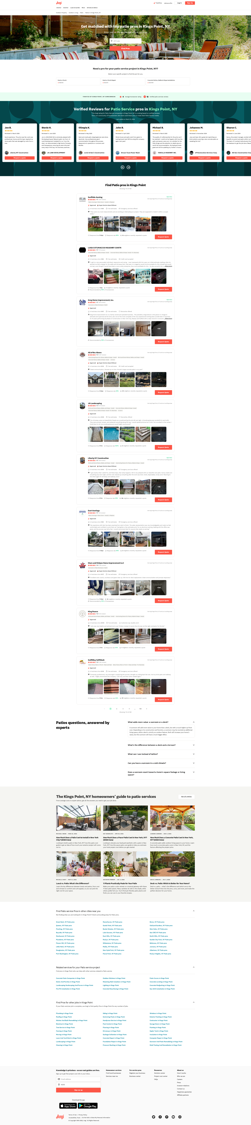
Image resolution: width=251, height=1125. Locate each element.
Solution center (159, 1073)
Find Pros (125, 48)
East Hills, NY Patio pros (111, 936)
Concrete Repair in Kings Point (113, 1038)
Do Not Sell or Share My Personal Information (96, 1117)
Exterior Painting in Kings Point (161, 1017)
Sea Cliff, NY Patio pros (158, 933)
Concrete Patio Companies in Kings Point (70, 978)
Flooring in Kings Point (111, 1027)
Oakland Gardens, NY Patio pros (161, 925)
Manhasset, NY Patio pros (65, 936)
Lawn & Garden (75, 8)
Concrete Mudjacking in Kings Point (162, 985)
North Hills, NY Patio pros (159, 936)
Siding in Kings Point (110, 1013)
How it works (181, 1073)
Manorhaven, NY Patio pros (112, 922)
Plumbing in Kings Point (64, 1013)
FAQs (156, 1079)
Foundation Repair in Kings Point (114, 1042)
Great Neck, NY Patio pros (65, 922)
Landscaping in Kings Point (65, 1042)
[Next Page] (147, 709)
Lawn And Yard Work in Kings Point (68, 1038)
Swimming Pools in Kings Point (114, 1017)
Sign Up (190, 3)
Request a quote (20, 158)
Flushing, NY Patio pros (64, 929)
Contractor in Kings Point (158, 1020)
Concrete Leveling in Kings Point (161, 982)
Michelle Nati (61, 879)
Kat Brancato (108, 834)
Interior (58, 8)
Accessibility (74, 1118)
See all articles (186, 797)
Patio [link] (81, 13)
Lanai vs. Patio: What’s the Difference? (72, 883)
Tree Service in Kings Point (65, 1027)
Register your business (137, 1073)
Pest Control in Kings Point (112, 1024)
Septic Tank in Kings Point (159, 1031)
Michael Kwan (61, 834)
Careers (179, 1079)
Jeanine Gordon (156, 834)
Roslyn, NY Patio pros (110, 940)
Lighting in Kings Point (111, 985)
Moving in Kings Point (63, 1035)
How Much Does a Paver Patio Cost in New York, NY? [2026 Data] (125, 838)
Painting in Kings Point (158, 1027)
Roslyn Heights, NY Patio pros (160, 954)
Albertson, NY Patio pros (158, 950)
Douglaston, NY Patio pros (65, 950)
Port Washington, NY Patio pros (67, 954)
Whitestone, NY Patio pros (112, 943)
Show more (168, 266)
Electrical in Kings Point (64, 1024)
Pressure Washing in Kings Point (114, 1045)
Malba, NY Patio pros (110, 947)
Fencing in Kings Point (64, 1031)
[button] (95, 223)
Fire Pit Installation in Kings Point (68, 989)
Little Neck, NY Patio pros (65, 947)
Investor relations (183, 1086)
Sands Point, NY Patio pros (112, 925)
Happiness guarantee (184, 1092)
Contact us (181, 1089)
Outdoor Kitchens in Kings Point (114, 978)
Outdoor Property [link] (61, 13)
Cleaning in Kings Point (64, 1045)
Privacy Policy (83, 1115)
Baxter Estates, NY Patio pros (113, 929)
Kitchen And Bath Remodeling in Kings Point (71, 1020)
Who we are (181, 1076)
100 (140, 709)
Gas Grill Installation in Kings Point (162, 989)
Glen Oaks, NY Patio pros (159, 929)
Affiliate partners (183, 1095)
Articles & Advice (92, 8)
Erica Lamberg (155, 879)
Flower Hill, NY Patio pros (65, 943)
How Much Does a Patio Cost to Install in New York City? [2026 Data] (77, 838)
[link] (7, 153)
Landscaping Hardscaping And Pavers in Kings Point (74, 985)
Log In (179, 3)
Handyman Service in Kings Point (114, 1020)
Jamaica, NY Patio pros (158, 947)
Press (179, 1082)
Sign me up (78, 1090)
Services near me (112, 1076)
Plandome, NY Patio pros (65, 940)
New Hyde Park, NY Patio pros (113, 950)
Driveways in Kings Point (111, 1031)
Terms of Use (73, 1115)
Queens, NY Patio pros (64, 925)
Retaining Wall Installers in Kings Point (116, 982)
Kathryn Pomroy (109, 879)
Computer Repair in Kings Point (161, 1038)
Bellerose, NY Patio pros (158, 943)
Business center (135, 1076)
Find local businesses (113, 1073)
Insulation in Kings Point (158, 1035)
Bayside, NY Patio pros (64, 933)
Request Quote (163, 237)
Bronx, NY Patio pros (157, 922)
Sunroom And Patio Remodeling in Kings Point (166, 1042)
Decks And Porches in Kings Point (68, 982)
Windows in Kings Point (158, 1013)
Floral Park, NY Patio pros (112, 954)
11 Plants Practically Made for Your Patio (120, 883)
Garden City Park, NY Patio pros (161, 940)
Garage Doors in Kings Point (160, 1024)
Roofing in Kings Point (64, 1017)
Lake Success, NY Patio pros (113, 933)
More (83, 8)
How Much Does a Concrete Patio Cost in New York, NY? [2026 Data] (171, 838)
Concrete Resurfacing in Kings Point (115, 989)
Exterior (65, 8)
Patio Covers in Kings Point (159, 978)
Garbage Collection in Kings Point (114, 1035)
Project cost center (160, 1076)
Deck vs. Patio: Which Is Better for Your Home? (170, 883)
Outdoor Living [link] (73, 13)
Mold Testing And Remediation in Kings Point (165, 1045)
